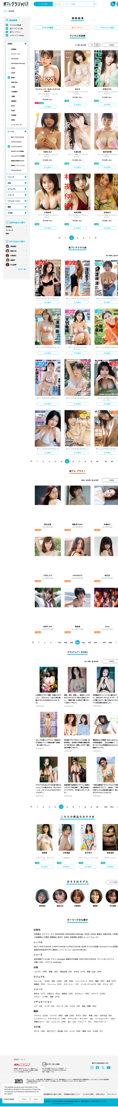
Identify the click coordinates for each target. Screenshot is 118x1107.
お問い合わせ (100, 1094)
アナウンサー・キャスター (81, 1018)
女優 (70, 1015)
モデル (82, 1015)
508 (110, 642)
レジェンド (59, 1021)
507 (104, 642)
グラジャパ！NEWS (17, 35)
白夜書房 (13, 115)
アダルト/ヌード (99, 1021)
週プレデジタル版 (16, 28)
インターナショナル (91, 984)
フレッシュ (55, 984)
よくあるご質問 (88, 1094)
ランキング (9, 230)
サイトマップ (111, 1094)
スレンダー (42, 981)
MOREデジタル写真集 (17, 151)
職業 (9, 207)
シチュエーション (14, 201)
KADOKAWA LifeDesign (18, 63)
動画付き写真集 (72, 959)
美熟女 (68, 993)
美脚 (100, 981)
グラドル (41, 1015)
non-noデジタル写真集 (18, 156)
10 (97, 461)
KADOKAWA (14, 59)
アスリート (85, 1021)
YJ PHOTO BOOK (16, 142)
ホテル (75, 1006)
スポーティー (72, 984)
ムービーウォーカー (17, 124)
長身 (111, 981)
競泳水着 (66, 971)
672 (112, 807)
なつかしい (82, 993)
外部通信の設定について (72, 1094)
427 (59, 642)
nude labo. (57, 962)
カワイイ (98, 993)
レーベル (11, 131)
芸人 (72, 1021)
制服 (54, 971)
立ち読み (47, 107)
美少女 (40, 993)
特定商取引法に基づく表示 (53, 1094)
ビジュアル (12, 189)
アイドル (57, 1015)
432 (89, 642)
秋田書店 (13, 49)
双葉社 (13, 120)
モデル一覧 (21, 269)
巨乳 (57, 981)
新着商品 (9, 227)
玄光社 (13, 68)
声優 (94, 1015)
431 (83, 642)
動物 (87, 1031)
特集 (7, 233)
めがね (80, 971)
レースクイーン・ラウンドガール (50, 1018)
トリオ (49, 1006)
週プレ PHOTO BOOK (17, 137)
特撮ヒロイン (42, 1021)
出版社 (10, 43)
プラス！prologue (58, 959)
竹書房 (13, 96)
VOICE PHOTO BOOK (87, 959)
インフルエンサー (105, 1018)
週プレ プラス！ (15, 32)
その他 (10, 213)
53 (106, 461)
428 (65, 642)
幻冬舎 (13, 73)
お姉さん (54, 993)
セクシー (41, 996)
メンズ (75, 1031)
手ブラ (40, 1031)
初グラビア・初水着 (58, 1031)
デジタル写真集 (15, 25)
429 (71, 642)
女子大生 (106, 1015)
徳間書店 (13, 101)
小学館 (13, 87)
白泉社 (13, 110)
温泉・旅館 (89, 1006)
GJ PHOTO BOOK (16, 146)
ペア (38, 1006)
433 (95, 642)
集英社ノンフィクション (18, 165)
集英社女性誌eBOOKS (17, 161)
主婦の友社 (14, 82)
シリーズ (11, 177)
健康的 (40, 984)
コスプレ (41, 971)
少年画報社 (14, 91)
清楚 (55, 996)
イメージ (11, 195)
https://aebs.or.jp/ (31, 1082)
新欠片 (13, 106)
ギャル (108, 984)
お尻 (69, 981)
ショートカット (84, 981)
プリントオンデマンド (105, 959)
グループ (62, 1006)
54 (112, 461)
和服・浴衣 (94, 971)
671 (106, 807)
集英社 (13, 77)
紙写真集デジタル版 (42, 959)
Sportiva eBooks (16, 170)
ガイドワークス (15, 54)
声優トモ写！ (39, 962)
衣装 (9, 183)
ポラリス (48, 962)
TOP (4, 11)
